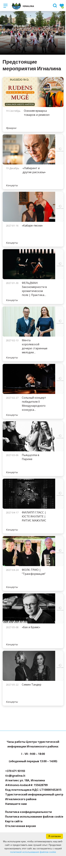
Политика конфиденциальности (28, 812)
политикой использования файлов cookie (33, 852)
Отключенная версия (20, 826)
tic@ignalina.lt (15, 775)
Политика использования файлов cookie (34, 816)
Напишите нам (16, 804)
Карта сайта (14, 821)
